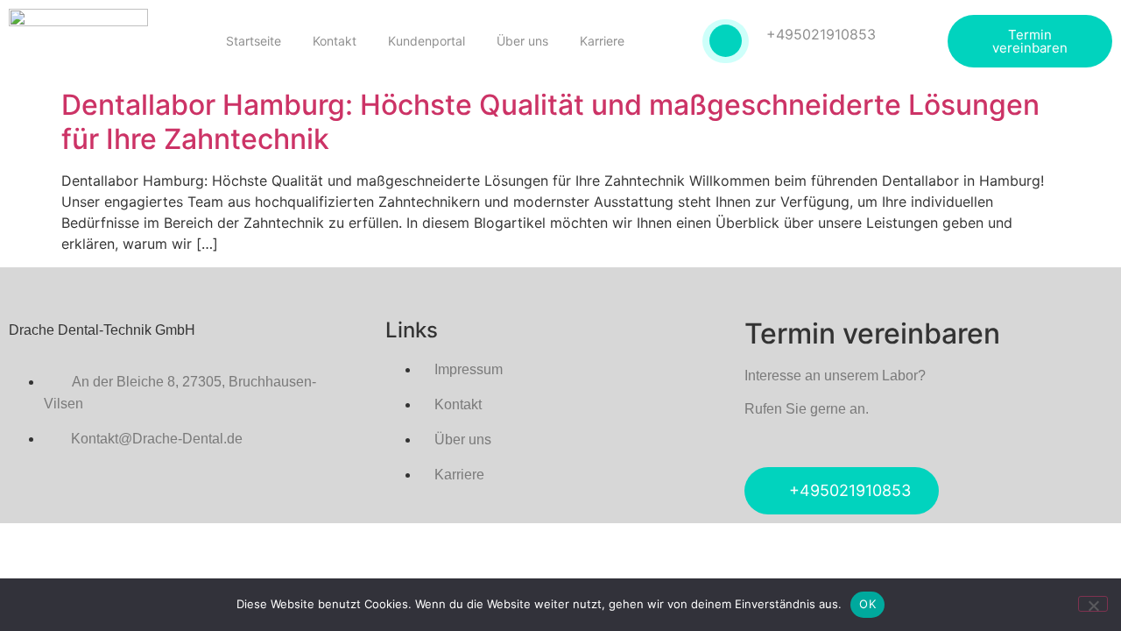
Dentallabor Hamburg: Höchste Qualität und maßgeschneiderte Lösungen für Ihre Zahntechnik (550, 121)
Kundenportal (426, 40)
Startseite (253, 40)
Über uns (522, 40)
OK (867, 604)
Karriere (602, 40)
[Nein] (1093, 604)
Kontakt (334, 40)
